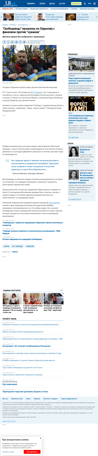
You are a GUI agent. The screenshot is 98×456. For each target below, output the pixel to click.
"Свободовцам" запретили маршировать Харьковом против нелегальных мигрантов (32, 223)
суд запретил (54, 202)
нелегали (30, 246)
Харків (6, 246)
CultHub (74, 8)
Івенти (28, 399)
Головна (5, 25)
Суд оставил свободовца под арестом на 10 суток (22, 367)
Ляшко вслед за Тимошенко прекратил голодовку (22, 374)
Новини (30, 3)
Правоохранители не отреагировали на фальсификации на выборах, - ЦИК (32, 339)
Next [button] (97, 17)
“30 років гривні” (21, 8)
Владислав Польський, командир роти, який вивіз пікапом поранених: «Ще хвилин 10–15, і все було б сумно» (54, 20)
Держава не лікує (85, 150)
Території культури (87, 8)
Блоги (42, 3)
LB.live (62, 3)
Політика (13, 25)
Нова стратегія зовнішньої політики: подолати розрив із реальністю (81, 80)
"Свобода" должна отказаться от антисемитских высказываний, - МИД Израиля (31, 232)
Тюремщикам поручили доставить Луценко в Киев (25, 391)
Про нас (5, 399)
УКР (89, 3)
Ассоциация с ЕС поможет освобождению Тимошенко (26, 346)
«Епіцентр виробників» (60, 8)
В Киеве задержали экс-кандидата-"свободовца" (22, 239)
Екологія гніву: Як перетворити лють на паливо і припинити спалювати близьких (81, 178)
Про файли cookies (8, 452)
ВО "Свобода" (36, 92)
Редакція (37, 399)
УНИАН (15, 252)
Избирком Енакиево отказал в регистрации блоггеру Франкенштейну (30, 324)
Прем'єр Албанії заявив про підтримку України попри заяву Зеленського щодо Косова (23, 19)
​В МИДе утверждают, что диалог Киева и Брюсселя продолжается (28, 360)
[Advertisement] (33, 130)
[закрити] (40, 438)
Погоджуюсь (32, 452)
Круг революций (9, 384)
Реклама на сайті (17, 399)
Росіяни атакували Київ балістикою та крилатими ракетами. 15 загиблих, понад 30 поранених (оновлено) (85, 20)
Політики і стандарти (50, 399)
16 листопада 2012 (23, 25)
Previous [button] (1, 17)
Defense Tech (7, 8)
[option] (18, 17)
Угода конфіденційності (69, 399)
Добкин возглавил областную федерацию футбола (22, 331)
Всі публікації (73, 137)
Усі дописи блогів (75, 199)
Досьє (52, 3)
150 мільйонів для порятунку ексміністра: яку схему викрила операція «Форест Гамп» (81, 119)
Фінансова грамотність (39, 8)
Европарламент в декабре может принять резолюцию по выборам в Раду (31, 353)
